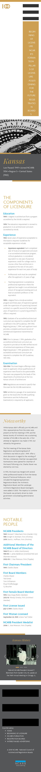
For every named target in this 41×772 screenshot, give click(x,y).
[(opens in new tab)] (20, 763)
